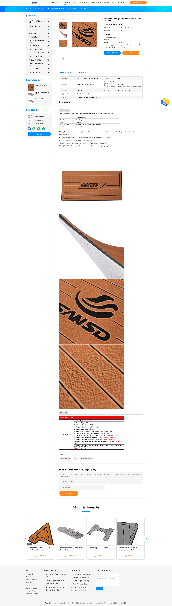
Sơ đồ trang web (31, 588)
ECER (125, 603)
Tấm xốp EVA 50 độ (86, 458)
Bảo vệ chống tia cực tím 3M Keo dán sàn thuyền (55, 588)
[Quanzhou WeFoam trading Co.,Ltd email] (29, 128)
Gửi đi (68, 493)
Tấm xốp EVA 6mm (41, 99)
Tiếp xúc (39, 134)
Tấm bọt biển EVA (39, 26)
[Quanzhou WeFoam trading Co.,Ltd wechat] (38, 128)
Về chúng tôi (30, 582)
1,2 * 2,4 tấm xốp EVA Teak (42, 93)
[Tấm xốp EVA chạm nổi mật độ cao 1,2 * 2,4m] (40, 531)
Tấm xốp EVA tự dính (39, 56)
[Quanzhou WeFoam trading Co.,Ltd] (34, 3)
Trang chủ (29, 574)
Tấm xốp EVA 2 (65, 458)
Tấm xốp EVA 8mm (41, 85)
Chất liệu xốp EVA (39, 72)
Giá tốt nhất (112, 53)
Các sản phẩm (30, 577)
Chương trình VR (31, 580)
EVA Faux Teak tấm (39, 60)
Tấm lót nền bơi (39, 46)
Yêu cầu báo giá (138, 2)
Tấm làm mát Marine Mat (39, 53)
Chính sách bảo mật (32, 593)
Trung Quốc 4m (50, 603)
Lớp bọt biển (39, 33)
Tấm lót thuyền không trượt (39, 41)
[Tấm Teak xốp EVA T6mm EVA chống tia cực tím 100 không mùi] (130, 531)
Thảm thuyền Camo (39, 49)
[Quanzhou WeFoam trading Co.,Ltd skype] (43, 128)
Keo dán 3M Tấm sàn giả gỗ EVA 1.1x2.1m (56, 575)
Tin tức (28, 585)
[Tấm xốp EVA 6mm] (31, 100)
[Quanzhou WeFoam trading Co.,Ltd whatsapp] (34, 128)
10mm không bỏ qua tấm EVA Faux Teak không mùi (55, 582)
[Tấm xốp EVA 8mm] (31, 87)
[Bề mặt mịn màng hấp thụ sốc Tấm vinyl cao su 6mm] (100, 531)
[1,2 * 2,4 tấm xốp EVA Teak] (31, 94)
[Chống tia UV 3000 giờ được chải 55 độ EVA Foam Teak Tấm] (84, 34)
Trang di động (30, 591)
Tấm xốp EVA (39, 30)
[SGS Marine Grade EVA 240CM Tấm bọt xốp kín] (70, 531)
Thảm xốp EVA (39, 69)
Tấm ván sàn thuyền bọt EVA (39, 21)
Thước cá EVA (39, 37)
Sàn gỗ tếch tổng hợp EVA (39, 64)
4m (75, 458)
